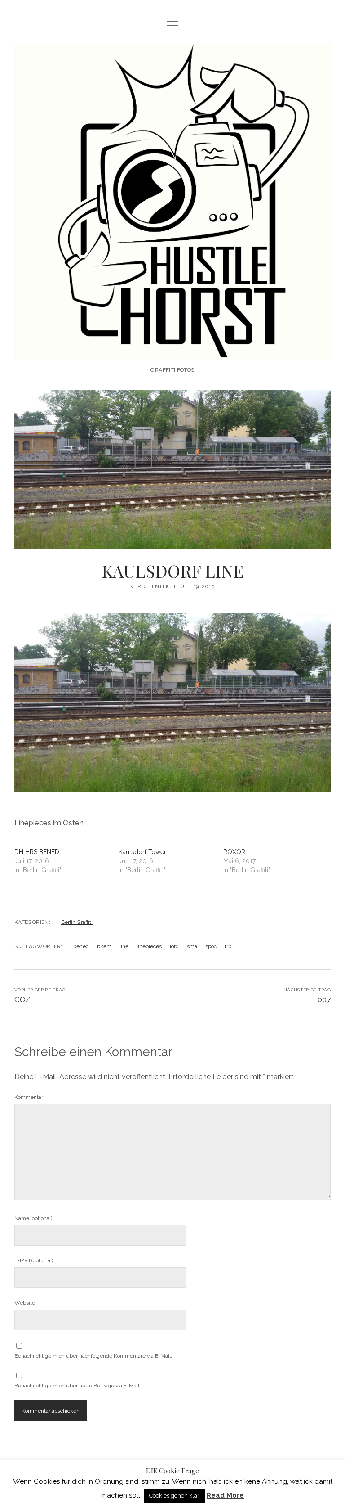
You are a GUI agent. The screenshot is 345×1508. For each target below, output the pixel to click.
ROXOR (234, 851)
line (123, 946)
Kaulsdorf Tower (142, 851)
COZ (22, 999)
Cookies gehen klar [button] (174, 1495)
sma (192, 946)
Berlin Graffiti (77, 922)
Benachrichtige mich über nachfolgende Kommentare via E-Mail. (93, 1356)
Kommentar (28, 1097)
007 (324, 999)
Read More (225, 1495)
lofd (174, 946)
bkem (104, 946)
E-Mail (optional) (33, 1260)
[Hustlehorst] (172, 350)
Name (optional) (33, 1218)
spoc (211, 946)
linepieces (149, 946)
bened (81, 946)
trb (228, 946)
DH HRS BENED (36, 851)
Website (24, 1303)
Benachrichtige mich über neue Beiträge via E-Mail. (77, 1385)
